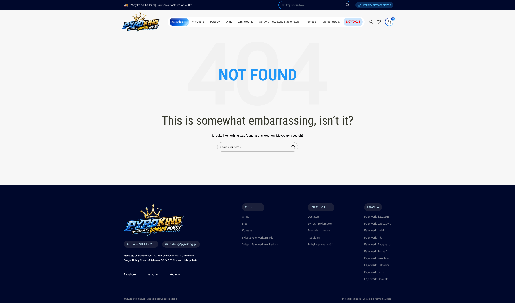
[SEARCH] (347, 5)
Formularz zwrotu (319, 230)
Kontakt (247, 230)
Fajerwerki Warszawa (377, 223)
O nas (245, 216)
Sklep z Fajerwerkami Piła (257, 237)
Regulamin (314, 237)
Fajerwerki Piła (373, 237)
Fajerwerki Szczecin (376, 216)
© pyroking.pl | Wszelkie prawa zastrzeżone (150, 298)
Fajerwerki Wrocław (376, 258)
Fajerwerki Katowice (376, 265)
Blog (245, 223)
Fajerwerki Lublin (374, 230)
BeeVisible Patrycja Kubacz (377, 298)
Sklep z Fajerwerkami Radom (260, 244)
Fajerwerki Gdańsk (376, 279)
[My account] (371, 22)
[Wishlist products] (379, 22)
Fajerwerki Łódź (374, 272)
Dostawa (313, 216)
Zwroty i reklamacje (320, 223)
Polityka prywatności (320, 244)
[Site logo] (141, 21)
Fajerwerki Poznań (375, 251)
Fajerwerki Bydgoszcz (377, 244)
